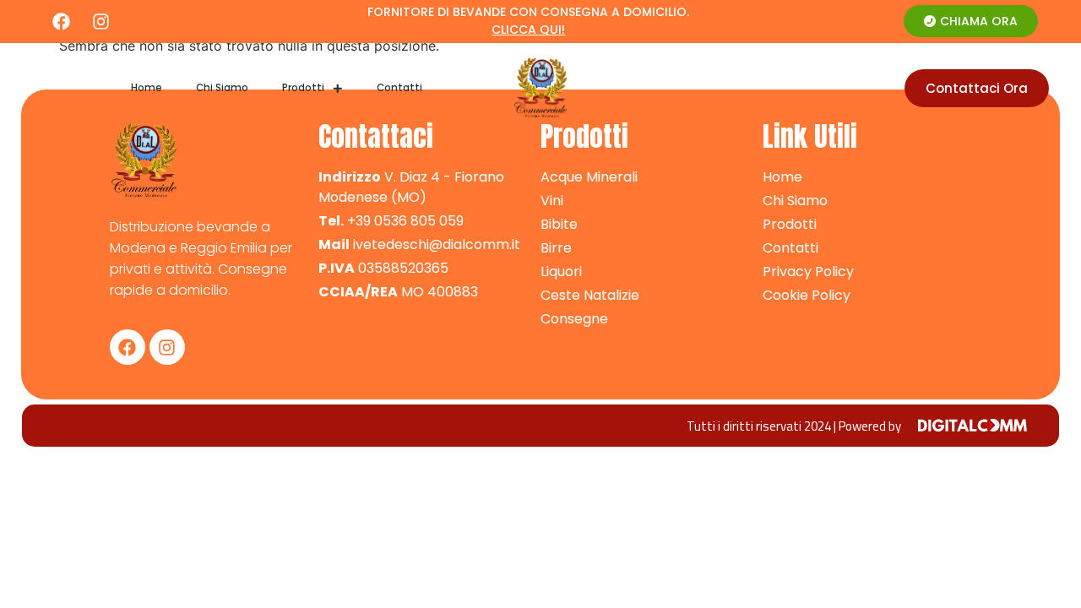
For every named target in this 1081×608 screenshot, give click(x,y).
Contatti (399, 88)
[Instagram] (100, 21)
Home (146, 88)
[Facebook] (61, 21)
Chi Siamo (222, 88)
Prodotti (303, 88)
